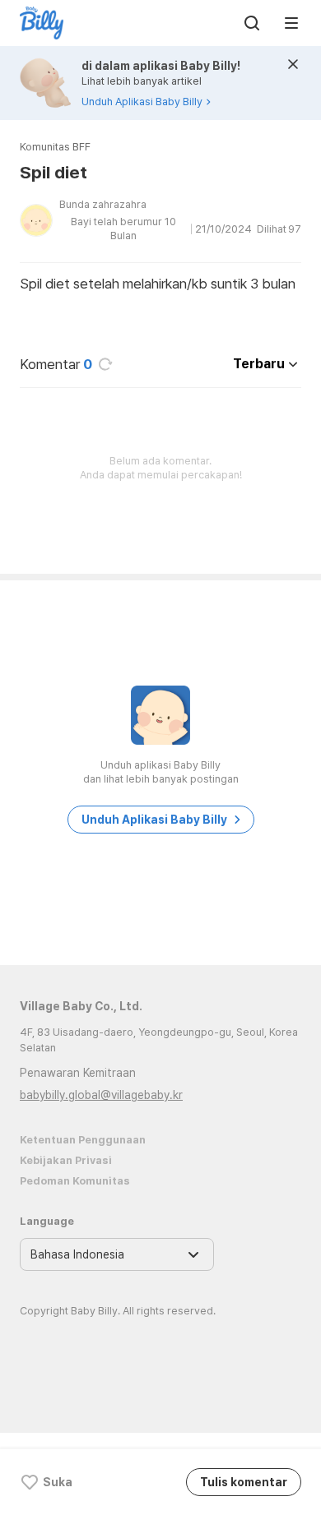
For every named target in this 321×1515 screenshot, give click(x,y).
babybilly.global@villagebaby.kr (101, 1095)
